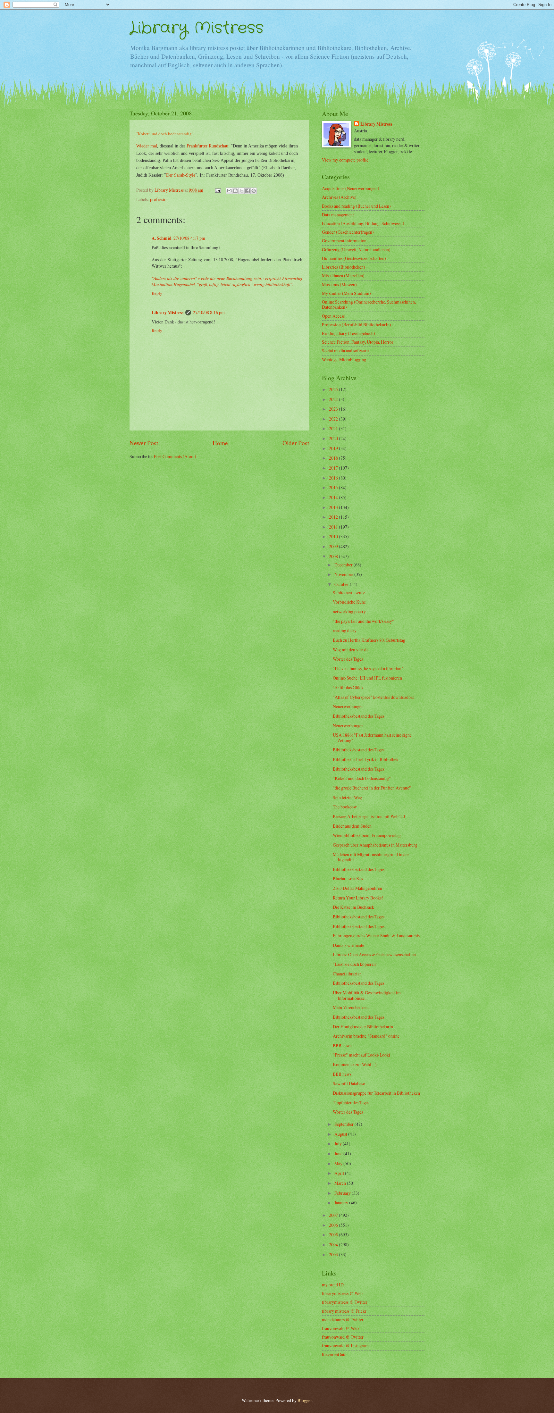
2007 (334, 1215)
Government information (344, 241)
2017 (334, 468)
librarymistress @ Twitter (344, 1302)
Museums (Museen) (339, 284)
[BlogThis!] (235, 191)
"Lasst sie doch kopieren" (355, 964)
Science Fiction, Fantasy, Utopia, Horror (357, 342)
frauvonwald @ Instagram (345, 1345)
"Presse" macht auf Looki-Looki (361, 1055)
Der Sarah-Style (180, 175)
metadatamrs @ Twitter (343, 1320)
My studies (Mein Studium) (346, 293)
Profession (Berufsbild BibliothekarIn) (356, 325)
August (341, 1134)
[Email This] (229, 191)
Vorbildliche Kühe (349, 602)
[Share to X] (241, 191)
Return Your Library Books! (358, 898)
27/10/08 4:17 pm (189, 238)
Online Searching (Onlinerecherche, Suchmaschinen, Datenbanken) (369, 304)
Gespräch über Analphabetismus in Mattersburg (375, 845)
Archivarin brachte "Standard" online (366, 1036)
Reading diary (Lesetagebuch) (348, 333)
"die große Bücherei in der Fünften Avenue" (372, 788)
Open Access (333, 316)
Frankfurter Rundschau (207, 145)
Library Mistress (197, 28)
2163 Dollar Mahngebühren (357, 888)
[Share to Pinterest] (253, 191)
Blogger (305, 1400)
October (342, 584)
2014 (334, 497)
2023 (334, 409)
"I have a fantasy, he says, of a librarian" (368, 668)
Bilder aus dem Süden (352, 826)
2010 (334, 536)
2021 (334, 428)
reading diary (345, 630)
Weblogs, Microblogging (344, 359)
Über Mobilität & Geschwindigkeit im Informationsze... (367, 995)
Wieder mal (146, 145)
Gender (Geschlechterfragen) (348, 232)
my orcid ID (333, 1285)
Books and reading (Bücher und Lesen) (356, 206)
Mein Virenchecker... (351, 1007)
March (340, 1183)
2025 (334, 389)
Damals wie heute (348, 945)
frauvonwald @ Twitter (343, 1337)
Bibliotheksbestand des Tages (358, 716)
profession (159, 199)
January (341, 1203)
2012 (334, 517)
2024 (334, 399)
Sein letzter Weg (347, 797)
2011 (334, 527)
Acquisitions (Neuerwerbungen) (350, 188)
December (344, 565)
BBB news (342, 1045)
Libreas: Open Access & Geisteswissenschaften (374, 954)
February (343, 1193)
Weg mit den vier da (350, 650)
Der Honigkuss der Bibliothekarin (363, 1027)
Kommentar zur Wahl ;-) (355, 1064)
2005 (334, 1235)
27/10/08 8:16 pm (209, 312)
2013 (334, 507)
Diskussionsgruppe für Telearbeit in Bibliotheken (376, 1093)
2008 (334, 556)
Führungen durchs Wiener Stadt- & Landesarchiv (376, 935)
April (339, 1173)
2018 (334, 458)
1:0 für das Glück (348, 687)
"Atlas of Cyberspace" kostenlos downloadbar (373, 697)
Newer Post (144, 443)
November (344, 574)
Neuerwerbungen (348, 706)
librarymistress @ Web (342, 1293)
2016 (334, 478)
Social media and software (345, 350)
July (338, 1144)
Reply (157, 293)
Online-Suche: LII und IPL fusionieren (367, 678)
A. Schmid (162, 238)
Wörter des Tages (348, 659)
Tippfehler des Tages (351, 1102)
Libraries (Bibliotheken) (343, 267)
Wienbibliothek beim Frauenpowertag (367, 835)
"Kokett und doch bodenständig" (362, 778)
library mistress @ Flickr (344, 1311)
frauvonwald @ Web (340, 1328)
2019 (334, 448)
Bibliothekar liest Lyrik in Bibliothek (366, 759)
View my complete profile (345, 160)
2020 (334, 438)
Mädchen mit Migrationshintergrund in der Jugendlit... (371, 857)
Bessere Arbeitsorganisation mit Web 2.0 (369, 816)
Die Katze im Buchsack (353, 907)
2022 (334, 419)
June (338, 1153)
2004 (334, 1245)
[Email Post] (217, 190)
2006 (334, 1225)
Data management (338, 215)
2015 (334, 487)
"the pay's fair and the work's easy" (363, 621)
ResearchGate (334, 1354)
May (338, 1163)
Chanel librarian (347, 974)
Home (220, 443)
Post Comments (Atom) (175, 456)
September (344, 1124)
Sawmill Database (349, 1083)
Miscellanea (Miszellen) (343, 275)
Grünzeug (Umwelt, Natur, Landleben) (356, 250)
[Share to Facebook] (247, 191)
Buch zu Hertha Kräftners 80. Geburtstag (369, 640)
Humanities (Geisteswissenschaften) (354, 258)
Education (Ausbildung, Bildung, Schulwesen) (363, 223)
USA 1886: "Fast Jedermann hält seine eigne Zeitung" (372, 737)
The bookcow (345, 807)
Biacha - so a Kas (348, 878)
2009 (334, 546)
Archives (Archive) (339, 197)
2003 (334, 1254)
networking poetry (349, 611)
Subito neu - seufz (349, 592)
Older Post (295, 443)
